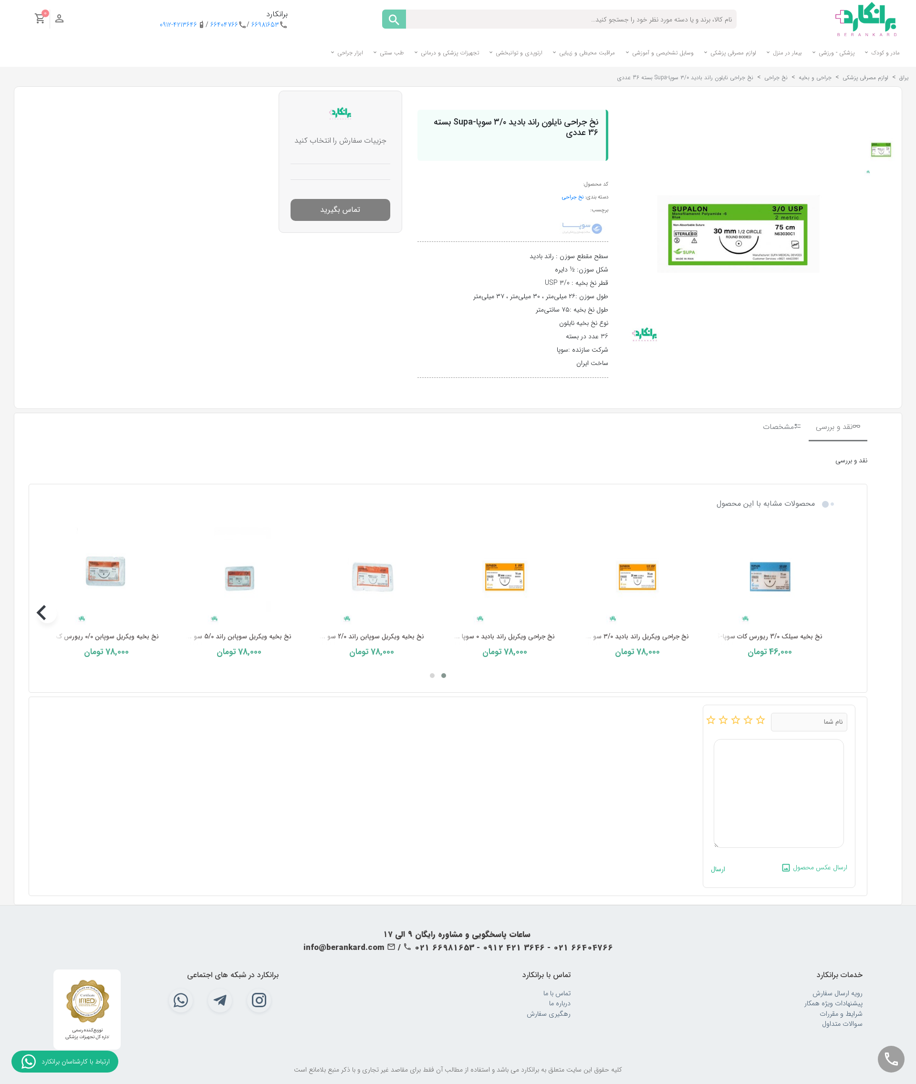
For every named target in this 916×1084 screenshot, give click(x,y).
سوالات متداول (842, 1024)
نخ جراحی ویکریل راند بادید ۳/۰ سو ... (637, 637)
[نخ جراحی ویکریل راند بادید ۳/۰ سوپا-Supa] (637, 576)
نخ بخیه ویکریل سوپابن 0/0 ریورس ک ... (104, 637)
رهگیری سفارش (549, 1014)
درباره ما (560, 1003)
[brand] (582, 228)
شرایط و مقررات (841, 1014)
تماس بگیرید (340, 210)
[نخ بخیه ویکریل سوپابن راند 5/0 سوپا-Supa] (239, 576)
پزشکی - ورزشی (835, 52)
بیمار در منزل (786, 52)
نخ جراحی (572, 197)
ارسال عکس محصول (819, 868)
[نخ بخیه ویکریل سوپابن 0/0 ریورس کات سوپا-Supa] (106, 576)
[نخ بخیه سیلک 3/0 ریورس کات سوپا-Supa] (770, 576)
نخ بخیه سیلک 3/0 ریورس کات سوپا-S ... (765, 637)
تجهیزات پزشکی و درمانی (449, 52)
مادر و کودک (884, 52)
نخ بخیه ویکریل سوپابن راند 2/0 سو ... (372, 637)
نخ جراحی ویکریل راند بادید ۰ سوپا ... (504, 637)
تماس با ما (557, 993)
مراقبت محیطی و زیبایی (586, 52)
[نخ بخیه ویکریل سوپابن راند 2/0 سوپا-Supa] (371, 576)
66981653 (265, 25)
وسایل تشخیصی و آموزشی (662, 52)
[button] (443, 675)
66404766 (224, 25)
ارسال (718, 870)
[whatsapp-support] (28, 1061)
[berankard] (866, 18)
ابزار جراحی (349, 52)
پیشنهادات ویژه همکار (833, 1003)
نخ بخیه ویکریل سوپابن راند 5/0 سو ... (238, 637)
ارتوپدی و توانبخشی (518, 52)
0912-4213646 (178, 25)
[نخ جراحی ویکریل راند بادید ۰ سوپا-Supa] (504, 576)
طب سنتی (391, 52)
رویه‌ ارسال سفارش (837, 993)
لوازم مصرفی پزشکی (732, 52)
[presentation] (829, 613)
